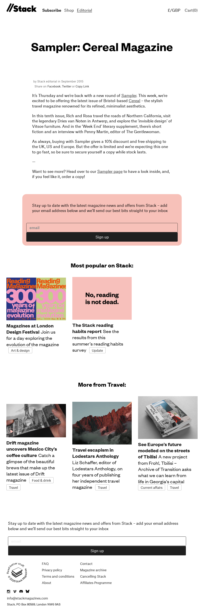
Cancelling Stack (93, 576)
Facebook (54, 86)
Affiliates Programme (96, 583)
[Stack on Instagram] (8, 592)
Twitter (66, 86)
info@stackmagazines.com (27, 598)
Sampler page (110, 171)
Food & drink (41, 480)
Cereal (134, 100)
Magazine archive (93, 570)
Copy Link (82, 86)
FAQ (45, 563)
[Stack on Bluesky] (27, 592)
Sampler (128, 95)
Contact (86, 563)
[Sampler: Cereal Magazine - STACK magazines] (20, 8)
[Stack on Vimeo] (14, 592)
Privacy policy (52, 570)
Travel (13, 487)
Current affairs (152, 487)
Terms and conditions (58, 576)
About (46, 583)
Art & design (20, 350)
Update (97, 350)
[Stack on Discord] (21, 592)
